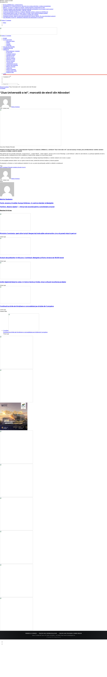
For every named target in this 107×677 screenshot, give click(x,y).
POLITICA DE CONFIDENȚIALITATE (48, 633)
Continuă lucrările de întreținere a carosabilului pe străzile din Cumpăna (20, 14)
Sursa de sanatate (10, 61)
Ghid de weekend (10, 58)
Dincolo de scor (10, 56)
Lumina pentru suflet (11, 71)
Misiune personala (10, 66)
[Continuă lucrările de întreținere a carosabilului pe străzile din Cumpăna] (15, 303)
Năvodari (10, 167)
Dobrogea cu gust (10, 59)
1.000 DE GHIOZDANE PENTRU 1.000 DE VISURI (17, 10)
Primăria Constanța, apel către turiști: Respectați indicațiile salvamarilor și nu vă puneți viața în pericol (28, 9)
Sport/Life (8, 45)
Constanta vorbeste (11, 54)
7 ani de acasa (9, 62)
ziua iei (24, 167)
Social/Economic (9, 46)
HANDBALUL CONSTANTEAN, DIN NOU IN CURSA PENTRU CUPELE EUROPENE (27, 6)
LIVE (4, 73)
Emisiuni (6, 49)
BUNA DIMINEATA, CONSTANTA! (13, 4)
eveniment (5, 167)
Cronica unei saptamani (12, 65)
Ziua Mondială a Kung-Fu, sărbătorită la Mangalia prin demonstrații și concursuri (23, 17)
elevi (1, 167)
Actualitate (7, 39)
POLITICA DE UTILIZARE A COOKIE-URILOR (70, 633)
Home (5, 38)
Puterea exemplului (11, 69)
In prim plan (9, 52)
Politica (8, 42)
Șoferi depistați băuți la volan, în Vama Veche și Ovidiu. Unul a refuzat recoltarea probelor (25, 13)
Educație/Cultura (10, 41)
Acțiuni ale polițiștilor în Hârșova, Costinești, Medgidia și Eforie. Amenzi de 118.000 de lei (25, 12)
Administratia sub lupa (11, 63)
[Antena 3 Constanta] (5, 20)
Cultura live (9, 68)
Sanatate (8, 44)
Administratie (8, 48)
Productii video (10, 72)
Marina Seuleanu (15, 106)
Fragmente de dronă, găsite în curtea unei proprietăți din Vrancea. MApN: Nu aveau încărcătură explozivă (29, 16)
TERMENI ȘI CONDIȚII (31, 633)
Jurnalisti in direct (10, 55)
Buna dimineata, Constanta (13, 51)
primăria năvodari (17, 167)
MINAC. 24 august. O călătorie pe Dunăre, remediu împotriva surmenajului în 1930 (24, 7)
